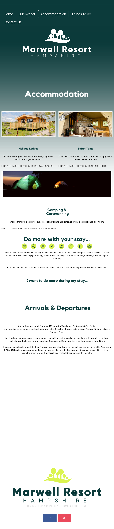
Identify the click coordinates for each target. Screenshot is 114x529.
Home (8, 14)
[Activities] (57, 242)
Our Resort (26, 14)
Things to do (81, 14)
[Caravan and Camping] (57, 204)
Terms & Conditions (73, 506)
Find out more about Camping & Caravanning (29, 228)
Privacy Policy (48, 506)
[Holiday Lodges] (28, 148)
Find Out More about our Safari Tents (82, 166)
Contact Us (13, 22)
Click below (12, 267)
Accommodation (53, 14)
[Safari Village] (85, 148)
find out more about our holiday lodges (27, 166)
